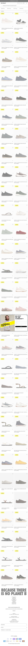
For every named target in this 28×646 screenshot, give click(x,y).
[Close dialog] (26, 315)
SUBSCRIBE (21, 326)
